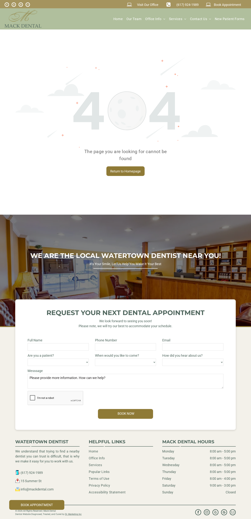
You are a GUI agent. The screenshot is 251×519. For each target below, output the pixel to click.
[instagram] (207, 512)
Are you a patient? (41, 355)
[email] (28, 5)
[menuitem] (118, 18)
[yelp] (14, 5)
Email (166, 340)
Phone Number (106, 340)
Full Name (35, 340)
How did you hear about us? (182, 355)
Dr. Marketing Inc (73, 514)
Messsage (35, 371)
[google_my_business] (21, 5)
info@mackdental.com (37, 489)
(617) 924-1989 (32, 473)
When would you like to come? (117, 355)
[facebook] (7, 5)
